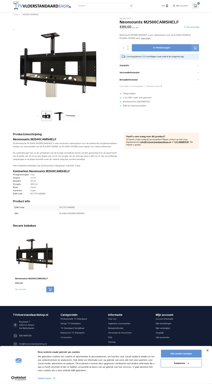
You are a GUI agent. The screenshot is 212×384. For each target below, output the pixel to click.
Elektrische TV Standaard (72, 332)
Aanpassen (179, 363)
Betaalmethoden (115, 328)
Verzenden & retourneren (120, 332)
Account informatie (164, 319)
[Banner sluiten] (208, 350)
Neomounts (125, 18)
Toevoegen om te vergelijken (131, 86)
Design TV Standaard (71, 323)
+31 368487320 (181, 142)
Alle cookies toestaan (181, 353)
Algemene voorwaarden (119, 323)
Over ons (112, 319)
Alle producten (162, 337)
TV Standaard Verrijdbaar (72, 328)
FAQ (110, 337)
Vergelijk (160, 332)
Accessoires (66, 337)
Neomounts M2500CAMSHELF (31, 278)
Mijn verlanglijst (163, 328)
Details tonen (44, 378)
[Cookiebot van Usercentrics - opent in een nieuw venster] (18, 378)
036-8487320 (25, 335)
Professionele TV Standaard (74, 319)
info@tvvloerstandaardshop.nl (155, 142)
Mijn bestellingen (163, 323)
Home (15, 14)
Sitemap (112, 342)
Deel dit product (153, 86)
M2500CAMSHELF (31, 14)
